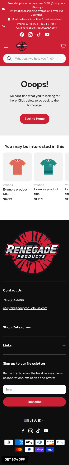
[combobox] (37, 58)
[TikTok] (38, 34)
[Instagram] (30, 34)
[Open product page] (17, 166)
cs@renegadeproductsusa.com (25, 308)
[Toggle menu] (6, 46)
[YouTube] (47, 34)
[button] (7, 58)
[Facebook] (22, 34)
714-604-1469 (13, 300)
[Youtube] (46, 431)
